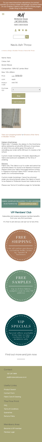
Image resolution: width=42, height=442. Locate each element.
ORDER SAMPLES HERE (28, 204)
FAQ (5, 405)
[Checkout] (26, 30)
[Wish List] (19, 30)
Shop (10, 50)
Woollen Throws (18, 50)
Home (5, 50)
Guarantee (8, 412)
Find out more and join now (21, 354)
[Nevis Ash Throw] (11, 127)
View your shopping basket (12, 135)
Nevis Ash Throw (29, 50)
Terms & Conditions (11, 409)
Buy (18, 96)
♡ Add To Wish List (18, 102)
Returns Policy (9, 416)
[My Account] (15, 30)
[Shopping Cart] (23, 30)
